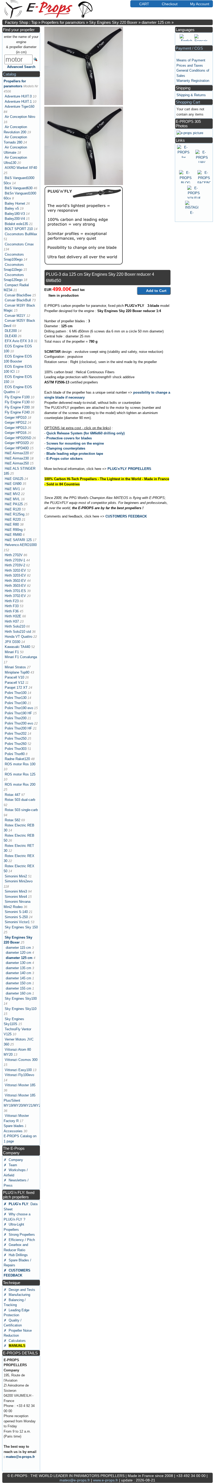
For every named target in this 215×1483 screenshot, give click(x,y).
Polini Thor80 (15, 754)
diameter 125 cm (156, 22)
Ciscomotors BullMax (21, 234)
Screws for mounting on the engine (75, 443)
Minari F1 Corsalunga (21, 657)
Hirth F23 (12, 601)
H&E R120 (13, 509)
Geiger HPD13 (15, 428)
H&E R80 (12, 524)
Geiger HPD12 (15, 422)
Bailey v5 (12, 208)
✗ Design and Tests (19, 1290)
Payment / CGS (189, 48)
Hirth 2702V (14, 555)
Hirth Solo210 (15, 626)
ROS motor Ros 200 (20, 784)
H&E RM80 (13, 535)
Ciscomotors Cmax (19, 244)
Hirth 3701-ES (15, 591)
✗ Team (10, 1165)
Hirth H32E (13, 616)
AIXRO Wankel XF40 (21, 168)
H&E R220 (13, 519)
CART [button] (144, 4)
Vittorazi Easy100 (18, 1070)
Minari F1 (12, 652)
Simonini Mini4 (16, 897)
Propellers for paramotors (63, 22)
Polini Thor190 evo (19, 708)
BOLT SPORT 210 (19, 229)
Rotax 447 (12, 795)
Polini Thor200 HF (18, 728)
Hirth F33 (12, 606)
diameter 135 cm (18, 968)
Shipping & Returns (191, 95)
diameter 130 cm (18, 963)
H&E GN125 (14, 479)
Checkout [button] (170, 4)
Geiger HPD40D (17, 448)
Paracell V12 (14, 683)
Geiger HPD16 (15, 433)
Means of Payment (190, 60)
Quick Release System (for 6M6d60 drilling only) (85, 433)
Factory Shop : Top (21, 22)
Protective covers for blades (69, 438)
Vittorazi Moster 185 (20, 1085)
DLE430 (11, 336)
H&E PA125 (14, 504)
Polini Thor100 (15, 693)
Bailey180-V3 (15, 214)
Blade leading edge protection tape (74, 454)
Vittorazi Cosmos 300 (21, 1060)
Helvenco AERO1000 (21, 545)
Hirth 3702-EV (15, 596)
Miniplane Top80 (17, 672)
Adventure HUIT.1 (18, 102)
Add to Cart (156, 291)
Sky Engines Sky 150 (21, 927)
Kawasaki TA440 (17, 647)
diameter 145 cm (18, 978)
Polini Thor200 (15, 718)
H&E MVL (12, 499)
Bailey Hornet (15, 203)
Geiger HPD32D (17, 443)
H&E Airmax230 (17, 458)
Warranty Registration (192, 81)
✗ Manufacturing (17, 1295)
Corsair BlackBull (18, 300)
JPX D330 (12, 642)
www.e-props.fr (105, 1480)
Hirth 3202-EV (15, 570)
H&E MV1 (12, 489)
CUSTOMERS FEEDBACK (126, 516)
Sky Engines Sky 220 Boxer (113, 22)
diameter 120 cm (18, 953)
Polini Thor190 (15, 703)
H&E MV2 (12, 494)
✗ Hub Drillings (16, 1255)
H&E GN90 (13, 484)
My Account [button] (199, 4)
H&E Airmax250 (17, 463)
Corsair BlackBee (18, 295)
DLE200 (11, 331)
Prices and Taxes (189, 65)
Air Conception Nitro (20, 117)
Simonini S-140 (16, 912)
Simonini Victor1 (17, 922)
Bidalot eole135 (16, 224)
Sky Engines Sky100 (21, 999)
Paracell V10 (14, 677)
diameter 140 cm (18, 973)
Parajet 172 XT (16, 687)
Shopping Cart (188, 102)
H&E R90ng (14, 530)
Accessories (13, 1131)
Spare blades (14, 1126)
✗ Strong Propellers (19, 1235)
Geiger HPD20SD (18, 438)
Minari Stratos (15, 667)
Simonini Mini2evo (19, 881)
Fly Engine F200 (17, 407)
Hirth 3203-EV (15, 575)
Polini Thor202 (15, 733)
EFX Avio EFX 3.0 (19, 341)
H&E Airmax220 (17, 453)
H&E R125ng (14, 514)
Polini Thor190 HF (18, 713)
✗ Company (13, 1160)
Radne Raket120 (17, 759)
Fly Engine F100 (17, 397)
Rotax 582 (12, 820)
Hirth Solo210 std (18, 632)
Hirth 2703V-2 (15, 565)
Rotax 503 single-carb (21, 810)
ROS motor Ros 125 (20, 774)
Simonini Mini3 (16, 891)
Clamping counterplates (65, 448)
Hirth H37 (12, 621)
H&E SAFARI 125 (18, 540)
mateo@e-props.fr (20, 1457)
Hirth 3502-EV (15, 581)
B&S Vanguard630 (19, 188)
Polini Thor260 (15, 744)
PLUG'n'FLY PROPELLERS (129, 469)
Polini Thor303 (15, 749)
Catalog (9, 74)
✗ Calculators (15, 1341)
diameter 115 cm (18, 948)
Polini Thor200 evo (19, 723)
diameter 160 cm (18, 993)
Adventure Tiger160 (19, 106)
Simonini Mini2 (16, 876)
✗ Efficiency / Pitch (19, 1240)
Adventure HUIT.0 (18, 96)
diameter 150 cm (18, 983)
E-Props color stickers (64, 459)
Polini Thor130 (15, 698)
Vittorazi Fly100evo (19, 1075)
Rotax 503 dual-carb (20, 800)
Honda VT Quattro (18, 637)
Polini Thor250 (15, 738)
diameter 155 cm (18, 988)
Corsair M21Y (15, 316)
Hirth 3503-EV (15, 586)
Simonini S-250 (16, 917)
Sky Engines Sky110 (20, 1009)
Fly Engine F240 (17, 412)
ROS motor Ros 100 (20, 764)
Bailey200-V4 (15, 219)
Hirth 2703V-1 (15, 560)
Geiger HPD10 (15, 417)
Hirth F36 (12, 611)
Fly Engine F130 (17, 402)
